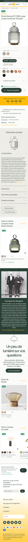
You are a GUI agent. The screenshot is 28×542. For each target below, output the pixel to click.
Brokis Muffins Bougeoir (6, 414)
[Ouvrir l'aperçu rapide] (25, 253)
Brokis (4, 14)
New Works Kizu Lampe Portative (8, 454)
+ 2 (12, 452)
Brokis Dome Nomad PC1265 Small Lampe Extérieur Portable (12, 259)
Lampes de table (14, 8)
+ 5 (12, 412)
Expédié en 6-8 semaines (6, 473)
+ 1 (12, 256)
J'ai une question (14, 370)
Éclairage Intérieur (5, 8)
